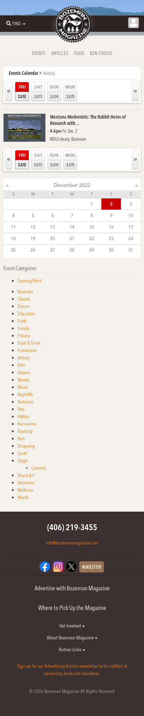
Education (26, 313)
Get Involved (70, 626)
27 (52, 250)
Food (79, 53)
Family (23, 328)
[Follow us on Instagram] (58, 566)
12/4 (54, 92)
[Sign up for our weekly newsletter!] (91, 566)
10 (130, 215)
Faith (22, 321)
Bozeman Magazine (72, 24)
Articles (60, 53)
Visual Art (25, 475)
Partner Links (70, 649)
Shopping (26, 446)
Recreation (26, 424)
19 (32, 238)
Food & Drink (29, 343)
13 (52, 227)
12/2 (22, 92)
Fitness (23, 335)
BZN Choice (101, 53)
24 (130, 238)
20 (52, 238)
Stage (22, 460)
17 (130, 227)
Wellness (25, 490)
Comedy (38, 468)
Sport (22, 453)
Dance (23, 306)
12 (32, 227)
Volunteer (26, 482)
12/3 (38, 92)
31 (130, 250)
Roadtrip (25, 431)
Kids (21, 365)
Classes (23, 299)
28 (72, 250)
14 (72, 227)
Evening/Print (29, 281)
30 (111, 250)
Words (23, 497)
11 (13, 227)
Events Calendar (23, 73)
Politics (23, 416)
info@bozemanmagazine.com (72, 543)
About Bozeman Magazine (71, 637)
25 (13, 250)
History (23, 358)
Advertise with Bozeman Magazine (72, 588)
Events (39, 53)
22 (91, 238)
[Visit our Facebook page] (44, 566)
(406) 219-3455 (72, 527)
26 (32, 250)
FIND (16, 23)
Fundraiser (27, 350)
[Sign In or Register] (133, 22)
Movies (23, 380)
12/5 (70, 92)
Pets (20, 409)
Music (22, 387)
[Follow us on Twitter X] (71, 566)
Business (25, 291)
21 (72, 238)
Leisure (23, 372)
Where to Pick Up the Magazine (72, 608)
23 (111, 238)
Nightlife (25, 394)
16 (111, 227)
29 (91, 250)
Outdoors (25, 402)
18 (13, 238)
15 (91, 227)
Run (21, 438)
